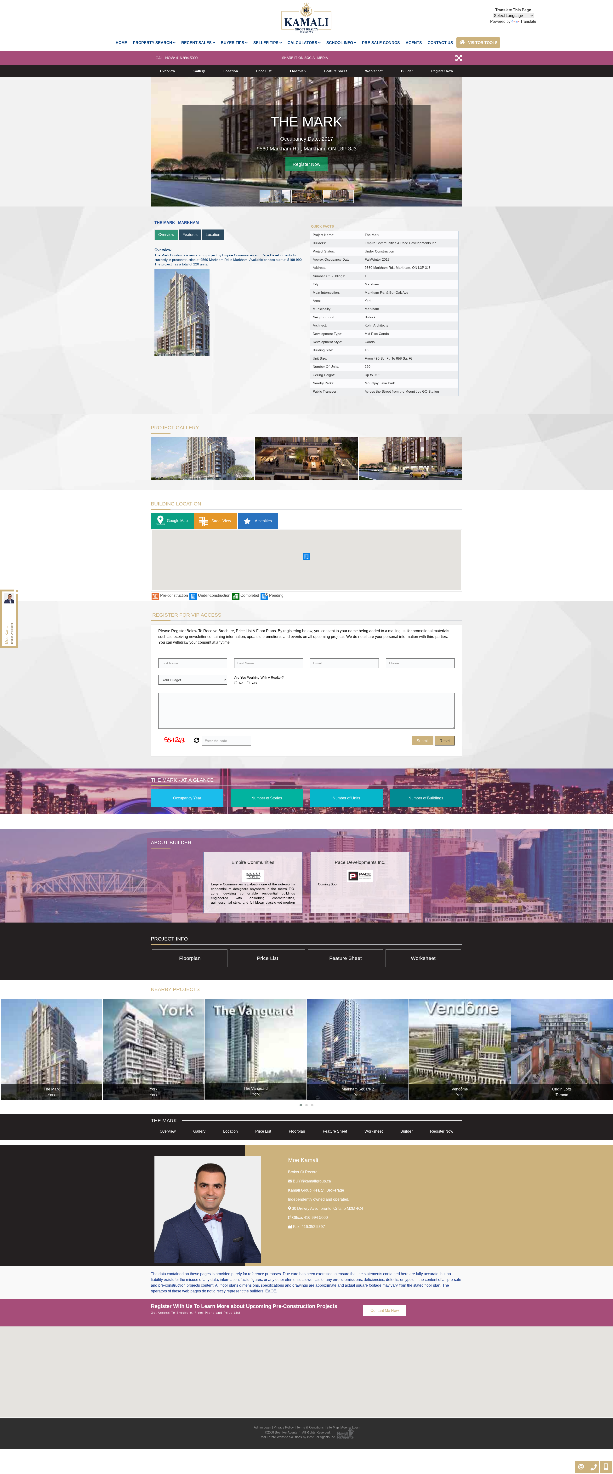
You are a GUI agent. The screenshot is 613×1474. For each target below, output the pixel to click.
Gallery (199, 71)
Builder (407, 71)
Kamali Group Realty (316, 1190)
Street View (220, 521)
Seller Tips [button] (266, 43)
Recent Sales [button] (197, 43)
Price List (264, 71)
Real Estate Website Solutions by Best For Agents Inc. (298, 1437)
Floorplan (298, 71)
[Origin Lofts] (562, 1049)
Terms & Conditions (310, 1427)
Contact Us (440, 43)
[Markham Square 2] (358, 1049)
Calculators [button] (303, 43)
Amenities (263, 521)
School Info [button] (340, 43)
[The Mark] (51, 1049)
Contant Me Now (384, 1310)
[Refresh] (196, 741)
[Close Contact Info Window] (17, 591)
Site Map (332, 1427)
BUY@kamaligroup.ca (312, 1181)
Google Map (177, 521)
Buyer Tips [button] (233, 43)
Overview (167, 71)
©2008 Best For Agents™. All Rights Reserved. (298, 1432)
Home (121, 43)
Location (230, 71)
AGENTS (414, 43)
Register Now (442, 71)
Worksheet (374, 71)
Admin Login (262, 1427)
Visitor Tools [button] (482, 43)
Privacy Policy (284, 1427)
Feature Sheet (335, 71)
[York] (153, 1049)
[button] (306, 556)
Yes (254, 683)
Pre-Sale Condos (381, 43)
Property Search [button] (153, 43)
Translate (528, 21)
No (241, 683)
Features (190, 235)
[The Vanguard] (255, 1049)
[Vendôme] (460, 1049)
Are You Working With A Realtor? (259, 677)
